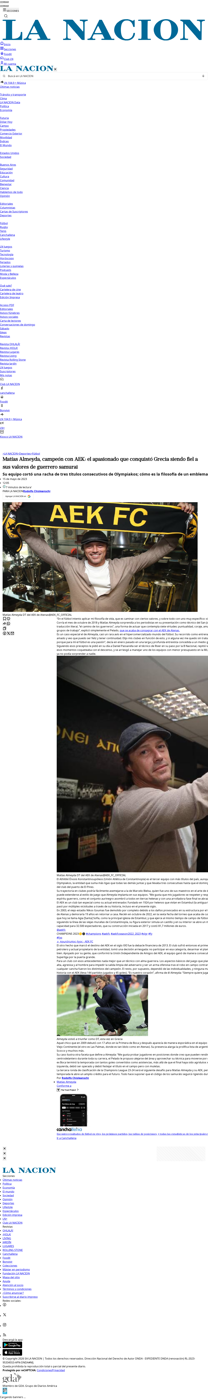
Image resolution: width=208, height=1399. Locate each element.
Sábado (4, 328)
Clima (3, 98)
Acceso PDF (7, 305)
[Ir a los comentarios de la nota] (8, 619)
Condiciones (44, 1370)
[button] (104, 252)
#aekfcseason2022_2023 (126, 933)
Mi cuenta (10, 64)
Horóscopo (7, 258)
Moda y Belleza (9, 274)
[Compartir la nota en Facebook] (4, 633)
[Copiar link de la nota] (4, 628)
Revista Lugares (9, 352)
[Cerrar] (55, 69)
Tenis (3, 231)
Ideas (3, 332)
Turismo (5, 250)
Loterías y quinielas (12, 266)
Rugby (4, 227)
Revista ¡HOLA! (9, 348)
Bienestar (6, 184)
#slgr (144, 933)
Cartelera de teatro (11, 293)
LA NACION (10, 453)
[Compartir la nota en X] (8, 633)
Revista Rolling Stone (13, 359)
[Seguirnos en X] (4, 1315)
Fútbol (4, 223)
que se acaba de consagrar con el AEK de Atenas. (150, 630)
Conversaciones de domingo (17, 324)
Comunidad (7, 180)
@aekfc (61, 930)
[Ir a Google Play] (12, 1347)
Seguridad (6, 168)
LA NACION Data (10, 102)
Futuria (4, 118)
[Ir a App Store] (12, 1354)
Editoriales (6, 204)
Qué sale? (6, 285)
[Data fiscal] (5, 1393)
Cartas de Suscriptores (14, 211)
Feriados (5, 262)
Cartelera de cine (10, 289)
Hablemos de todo (11, 192)
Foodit (8, 54)
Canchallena (7, 235)
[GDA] (12, 1382)
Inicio (7, 44)
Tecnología (6, 254)
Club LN (8, 59)
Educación (6, 172)
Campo (4, 126)
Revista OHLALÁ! (10, 344)
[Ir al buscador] (6, 16)
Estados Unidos (9, 153)
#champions (93, 933)
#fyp (59, 937)
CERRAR (4, 2)
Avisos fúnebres (10, 313)
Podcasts (5, 270)
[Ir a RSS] (4, 1336)
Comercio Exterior (11, 133)
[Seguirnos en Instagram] (4, 1326)
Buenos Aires (8, 165)
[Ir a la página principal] (104, 39)
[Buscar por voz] (203, 76)
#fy (150, 933)
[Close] (4, 1149)
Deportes (24, 453)
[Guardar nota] (4, 619)
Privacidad (58, 1370)
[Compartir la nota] (4, 624)
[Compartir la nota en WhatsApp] (8, 624)
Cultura (4, 176)
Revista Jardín (8, 363)
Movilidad (6, 137)
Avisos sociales (9, 317)
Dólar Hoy (6, 122)
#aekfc (106, 933)
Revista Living (8, 356)
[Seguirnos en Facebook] (4, 1305)
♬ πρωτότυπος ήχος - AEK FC (75, 941)
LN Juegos (6, 246)
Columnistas (7, 207)
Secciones (10, 49)
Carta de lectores (10, 320)
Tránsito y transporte (13, 94)
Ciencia (4, 188)
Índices (4, 141)
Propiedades (8, 129)
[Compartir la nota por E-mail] (12, 633)
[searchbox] (102, 76)
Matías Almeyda (66, 1082)
